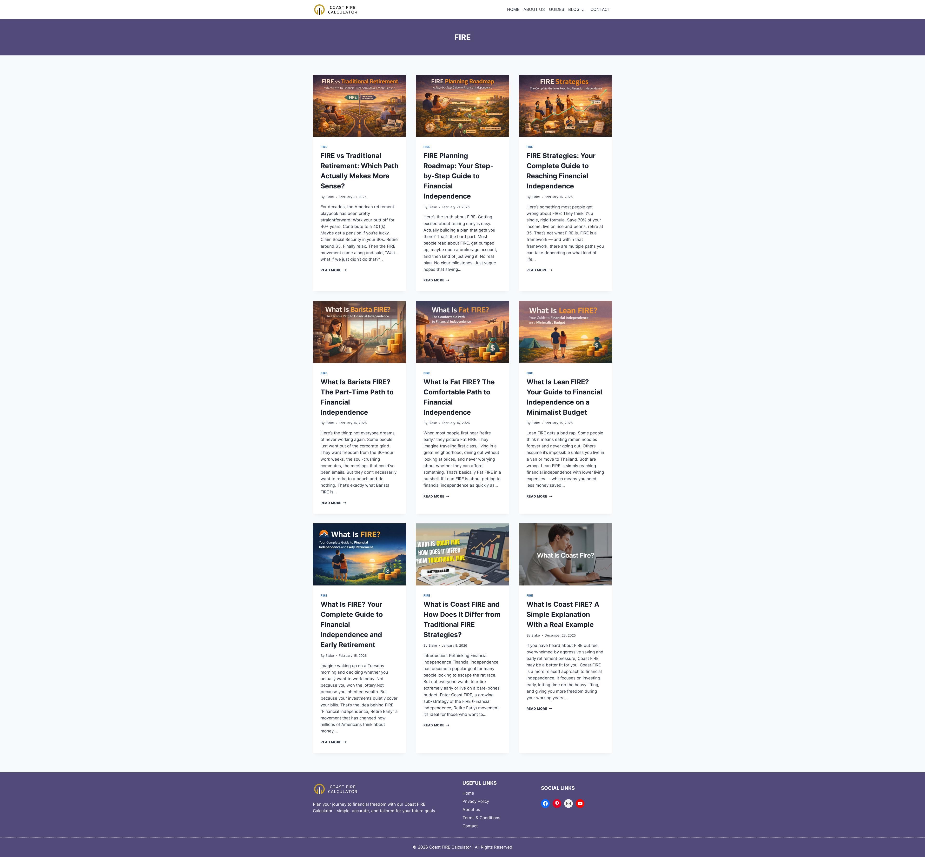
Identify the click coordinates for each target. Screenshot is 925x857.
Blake (329, 197)
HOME (513, 9)
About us (471, 809)
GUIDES (556, 9)
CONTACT (600, 9)
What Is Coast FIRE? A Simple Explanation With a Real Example (563, 614)
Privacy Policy (475, 801)
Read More (333, 270)
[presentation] (359, 106)
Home (468, 793)
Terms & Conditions (481, 817)
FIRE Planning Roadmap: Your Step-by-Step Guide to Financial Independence (458, 176)
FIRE (324, 147)
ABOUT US (534, 9)
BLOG (574, 9)
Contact (470, 826)
